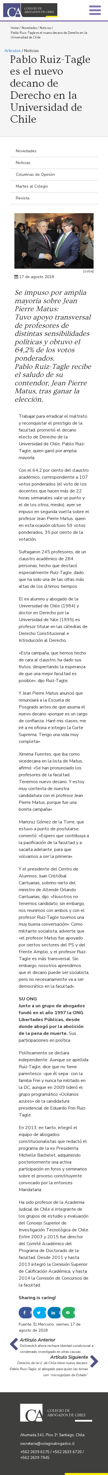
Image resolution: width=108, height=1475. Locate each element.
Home (15, 28)
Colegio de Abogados (30, 10)
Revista (22, 198)
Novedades (29, 28)
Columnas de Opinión (35, 174)
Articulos (12, 50)
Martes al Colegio (32, 186)
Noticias (45, 28)
